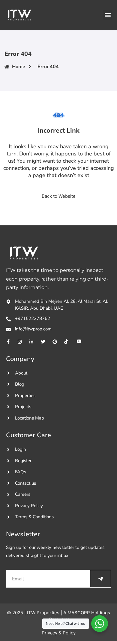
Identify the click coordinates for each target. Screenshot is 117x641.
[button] (107, 15)
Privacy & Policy (59, 633)
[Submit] (100, 579)
